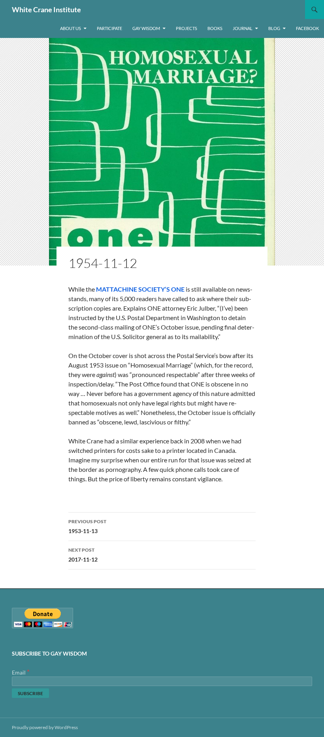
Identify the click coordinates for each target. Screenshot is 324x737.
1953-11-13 (87, 526)
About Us (70, 28)
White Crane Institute (46, 9)
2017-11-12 (83, 555)
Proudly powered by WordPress (45, 727)
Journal (242, 28)
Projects (186, 28)
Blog (274, 28)
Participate (109, 28)
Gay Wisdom (146, 28)
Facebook (307, 28)
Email (21, 672)
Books (214, 28)
